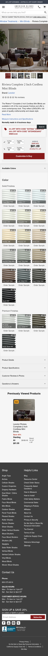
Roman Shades (8, 523)
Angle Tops (6, 475)
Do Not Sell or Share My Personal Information (33, 524)
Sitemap (27, 545)
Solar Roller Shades (9, 547)
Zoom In (41, 127)
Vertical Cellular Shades (11, 554)
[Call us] (39, 7)
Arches (4, 479)
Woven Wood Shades (10, 565)
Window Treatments (8, 21)
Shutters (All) (7, 540)
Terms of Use (29, 532)
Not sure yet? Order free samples (24, 646)
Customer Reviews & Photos (13, 375)
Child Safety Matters (32, 499)
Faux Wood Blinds (9, 502)
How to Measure (30, 492)
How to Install (29, 495)
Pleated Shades (8, 516)
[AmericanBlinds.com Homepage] (24, 7)
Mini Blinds (25, 21)
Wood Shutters (8, 533)
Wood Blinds (7, 561)
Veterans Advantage (32, 542)
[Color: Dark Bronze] (8, 75)
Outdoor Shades (8, 509)
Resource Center (30, 479)
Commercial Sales (31, 502)
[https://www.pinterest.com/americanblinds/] (13, 623)
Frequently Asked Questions (31, 487)
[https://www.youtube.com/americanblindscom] (8, 623)
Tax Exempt (28, 529)
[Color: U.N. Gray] (14, 75)
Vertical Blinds (7, 551)
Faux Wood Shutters (10, 537)
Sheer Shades (7, 526)
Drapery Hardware (9, 489)
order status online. (39, 17)
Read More (6, 114)
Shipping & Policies (31, 506)
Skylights (5, 544)
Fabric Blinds (7, 499)
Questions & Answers (10, 383)
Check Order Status (31, 482)
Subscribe (37, 617)
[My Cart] (44, 7)
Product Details (8, 360)
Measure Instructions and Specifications (17, 119)
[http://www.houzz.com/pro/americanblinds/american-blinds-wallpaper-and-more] (18, 623)
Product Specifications (10, 368)
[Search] (45, 12)
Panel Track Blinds (9, 513)
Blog (25, 475)
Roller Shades (7, 519)
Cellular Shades (8, 482)
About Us (27, 513)
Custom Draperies (9, 486)
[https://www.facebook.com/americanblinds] (3, 623)
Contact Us (28, 516)
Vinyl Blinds (6, 558)
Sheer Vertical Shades (10, 530)
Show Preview (8, 174)
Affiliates (27, 509)
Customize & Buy (37, 651)
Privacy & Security (31, 519)
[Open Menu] (3, 7)
